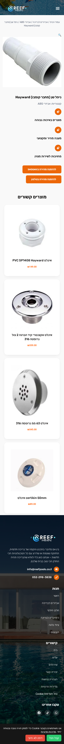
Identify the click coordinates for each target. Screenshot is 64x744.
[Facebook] (39, 713)
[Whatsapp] (56, 713)
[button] (58, 8)
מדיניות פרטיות (48, 731)
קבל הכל (54, 738)
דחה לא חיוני (35, 738)
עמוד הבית (55, 22)
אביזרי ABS (44, 103)
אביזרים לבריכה (40, 22)
